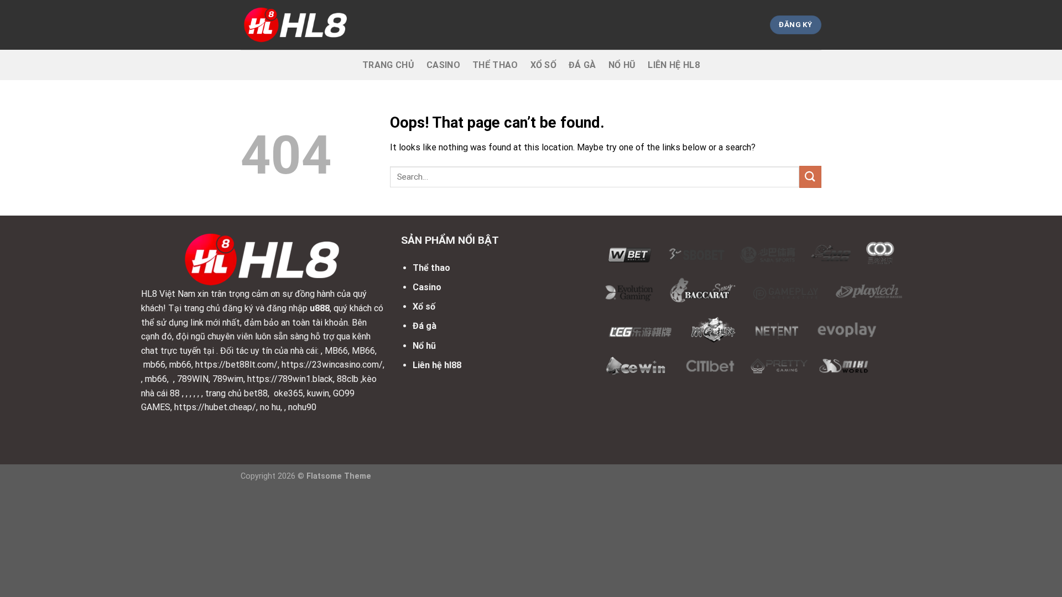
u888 (320, 308)
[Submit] (810, 176)
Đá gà (582, 65)
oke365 (288, 393)
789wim (227, 379)
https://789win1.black (290, 379)
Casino (443, 65)
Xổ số (543, 65)
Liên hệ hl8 (674, 65)
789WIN (193, 379)
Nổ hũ (622, 65)
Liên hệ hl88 (437, 365)
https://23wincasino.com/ (332, 364)
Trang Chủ (388, 65)
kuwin (318, 393)
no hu (270, 407)
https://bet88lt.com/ (236, 364)
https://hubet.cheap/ (215, 407)
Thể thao (495, 65)
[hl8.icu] (296, 25)
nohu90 (302, 407)
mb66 (154, 364)
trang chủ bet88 (236, 393)
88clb (347, 379)
